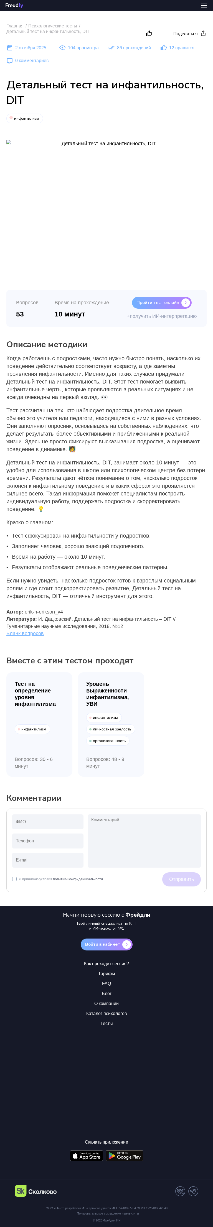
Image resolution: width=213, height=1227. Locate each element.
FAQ (106, 983)
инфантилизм (26, 118)
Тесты (106, 1023)
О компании (106, 1003)
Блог (106, 993)
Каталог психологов (106, 1013)
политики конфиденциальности (78, 879)
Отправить (181, 879)
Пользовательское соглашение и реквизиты (108, 1213)
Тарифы (106, 973)
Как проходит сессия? (106, 963)
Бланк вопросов (25, 633)
